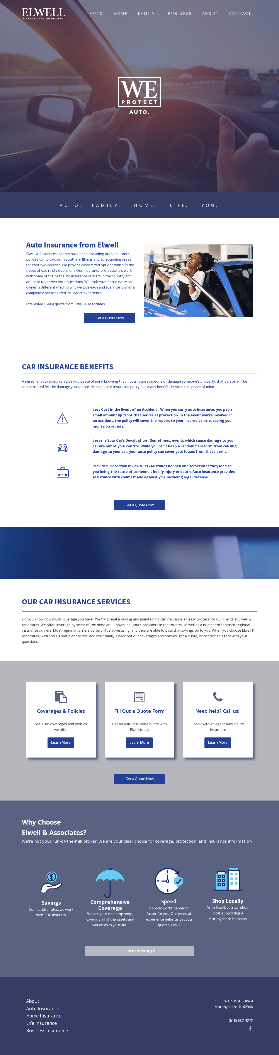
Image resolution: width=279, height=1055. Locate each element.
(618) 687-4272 (241, 1020)
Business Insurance (47, 1031)
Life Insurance (41, 1023)
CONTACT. (241, 14)
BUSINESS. (180, 14)
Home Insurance (43, 1016)
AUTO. (97, 14)
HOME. (121, 14)
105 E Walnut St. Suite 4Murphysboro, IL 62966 (233, 1004)
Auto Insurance (42, 1008)
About (32, 1001)
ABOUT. (211, 14)
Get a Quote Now (110, 318)
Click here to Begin (139, 950)
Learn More (61, 742)
